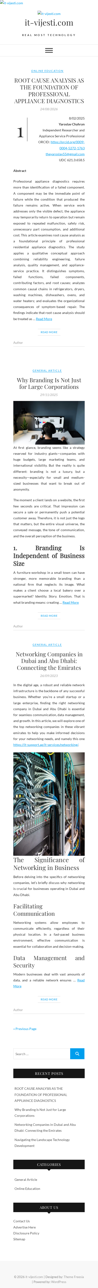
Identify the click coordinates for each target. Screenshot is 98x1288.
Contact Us (21, 1221)
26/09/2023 (49, 676)
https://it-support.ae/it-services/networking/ (45, 745)
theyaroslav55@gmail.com (65, 154)
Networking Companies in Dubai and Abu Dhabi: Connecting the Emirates (49, 661)
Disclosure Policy (26, 1233)
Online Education (47, 70)
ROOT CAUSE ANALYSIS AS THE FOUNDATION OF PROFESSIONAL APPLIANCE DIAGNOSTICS (49, 90)
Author (18, 343)
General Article (47, 370)
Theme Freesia (74, 1277)
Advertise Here (24, 1227)
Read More (44, 319)
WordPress (58, 1282)
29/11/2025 (49, 395)
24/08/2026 (49, 109)
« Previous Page (24, 1029)
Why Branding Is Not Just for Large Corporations (49, 383)
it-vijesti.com (49, 22)
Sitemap (19, 1239)
